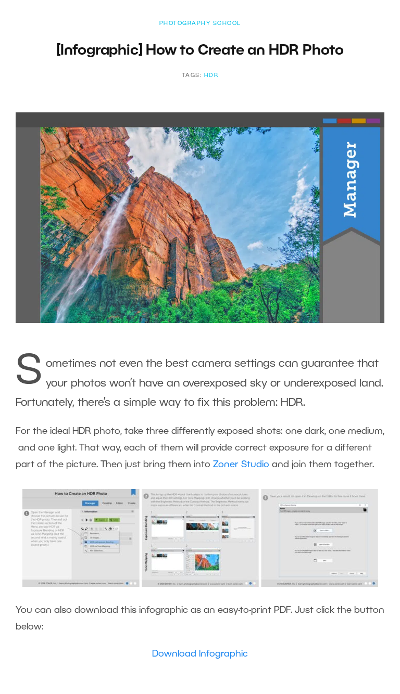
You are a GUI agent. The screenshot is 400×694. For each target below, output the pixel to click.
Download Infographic (200, 654)
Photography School (200, 23)
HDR (211, 75)
